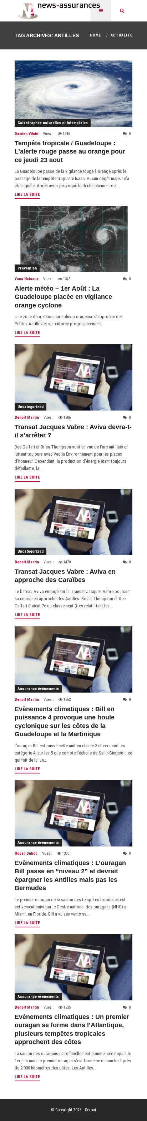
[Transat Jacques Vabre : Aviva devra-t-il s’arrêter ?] (73, 377)
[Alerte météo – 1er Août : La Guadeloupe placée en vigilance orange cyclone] (73, 239)
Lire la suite (27, 194)
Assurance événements (38, 688)
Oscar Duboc (26, 853)
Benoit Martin (27, 417)
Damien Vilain (26, 133)
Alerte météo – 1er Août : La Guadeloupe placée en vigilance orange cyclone (63, 297)
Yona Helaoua (27, 279)
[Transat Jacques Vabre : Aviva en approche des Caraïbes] (73, 522)
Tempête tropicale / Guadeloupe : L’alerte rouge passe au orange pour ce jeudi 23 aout (70, 152)
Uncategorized (30, 406)
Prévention (27, 268)
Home (95, 35)
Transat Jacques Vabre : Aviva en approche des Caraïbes (65, 575)
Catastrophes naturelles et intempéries (52, 123)
